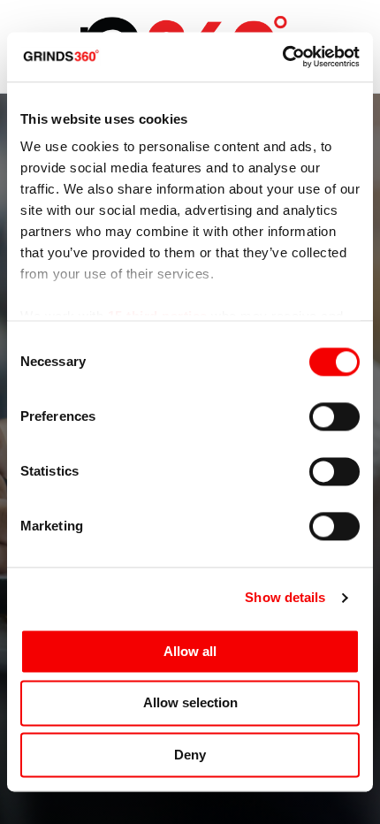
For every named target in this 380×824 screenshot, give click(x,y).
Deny (190, 754)
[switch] (334, 416)
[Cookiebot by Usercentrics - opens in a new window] (282, 56)
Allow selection (190, 703)
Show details (285, 597)
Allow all (190, 651)
